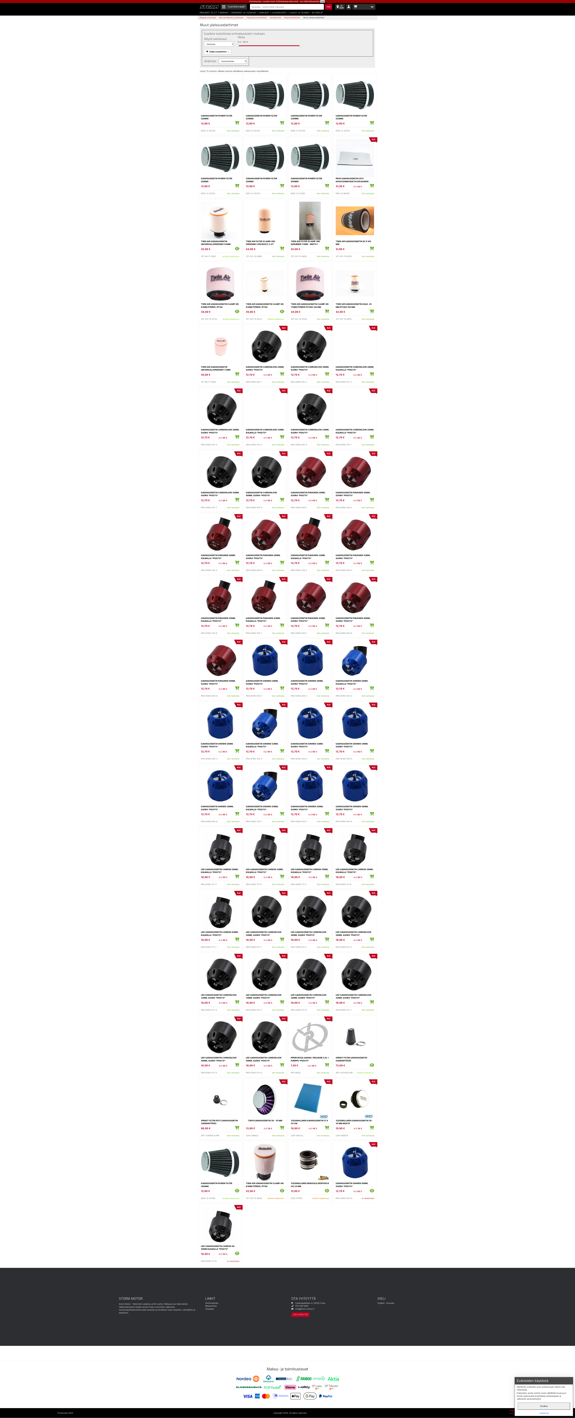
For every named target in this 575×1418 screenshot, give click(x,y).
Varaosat (264, 12)
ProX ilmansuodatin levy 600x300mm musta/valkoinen (352, 180)
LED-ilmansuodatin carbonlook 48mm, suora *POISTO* (219, 1059)
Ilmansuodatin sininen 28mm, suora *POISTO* (217, 745)
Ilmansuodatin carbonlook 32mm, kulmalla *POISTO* (265, 431)
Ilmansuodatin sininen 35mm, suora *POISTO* (352, 745)
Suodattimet (275, 17)
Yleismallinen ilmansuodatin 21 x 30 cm (309, 1122)
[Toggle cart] (363, 7)
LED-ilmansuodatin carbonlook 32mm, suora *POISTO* (219, 996)
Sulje (322, 1)
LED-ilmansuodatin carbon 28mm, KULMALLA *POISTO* (219, 871)
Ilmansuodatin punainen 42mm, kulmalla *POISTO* (263, 619)
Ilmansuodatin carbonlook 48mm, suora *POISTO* (261, 494)
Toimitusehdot (211, 1303)
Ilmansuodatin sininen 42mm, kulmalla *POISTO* (262, 808)
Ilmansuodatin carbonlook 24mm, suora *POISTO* (265, 368)
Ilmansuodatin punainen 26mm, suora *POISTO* (353, 494)
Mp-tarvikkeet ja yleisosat (231, 17)
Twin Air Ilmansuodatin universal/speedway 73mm (215, 368)
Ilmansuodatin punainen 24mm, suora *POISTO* (308, 494)
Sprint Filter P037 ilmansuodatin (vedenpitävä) (219, 1122)
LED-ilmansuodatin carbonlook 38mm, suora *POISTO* (308, 996)
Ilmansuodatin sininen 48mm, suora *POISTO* (352, 808)
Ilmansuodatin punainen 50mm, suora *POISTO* (218, 682)
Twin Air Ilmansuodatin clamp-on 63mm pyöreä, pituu (220, 305)
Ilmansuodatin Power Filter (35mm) (261, 117)
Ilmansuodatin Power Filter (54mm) (261, 180)
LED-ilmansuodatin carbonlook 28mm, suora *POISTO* (353, 933)
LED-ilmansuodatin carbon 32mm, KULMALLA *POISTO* (264, 871)
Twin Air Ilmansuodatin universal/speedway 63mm (216, 243)
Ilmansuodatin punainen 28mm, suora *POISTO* (263, 556)
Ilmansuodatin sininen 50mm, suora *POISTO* (352, 1184)
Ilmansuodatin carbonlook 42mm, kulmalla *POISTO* (355, 431)
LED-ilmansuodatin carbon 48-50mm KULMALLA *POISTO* (218, 1247)
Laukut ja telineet (299, 12)
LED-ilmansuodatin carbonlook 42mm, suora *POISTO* (353, 996)
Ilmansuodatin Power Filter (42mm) (351, 117)
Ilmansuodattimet (292, 17)
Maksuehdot (211, 1306)
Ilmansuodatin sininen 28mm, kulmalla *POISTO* (352, 682)
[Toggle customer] (348, 7)
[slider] (238, 46)
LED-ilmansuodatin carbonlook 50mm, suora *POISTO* (264, 1059)
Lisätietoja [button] (544, 1413)
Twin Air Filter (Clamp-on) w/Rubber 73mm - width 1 (305, 243)
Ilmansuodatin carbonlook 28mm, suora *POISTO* (220, 431)
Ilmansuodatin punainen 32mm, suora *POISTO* (353, 556)
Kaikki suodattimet (218, 51)
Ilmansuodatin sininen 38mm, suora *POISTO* (217, 808)
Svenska (390, 1303)
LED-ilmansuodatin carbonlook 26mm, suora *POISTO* (308, 933)
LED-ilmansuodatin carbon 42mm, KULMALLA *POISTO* (219, 933)
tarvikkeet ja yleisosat (243, 12)
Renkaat (224, 12)
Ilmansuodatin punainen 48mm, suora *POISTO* (353, 619)
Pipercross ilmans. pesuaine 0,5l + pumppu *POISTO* (310, 1059)
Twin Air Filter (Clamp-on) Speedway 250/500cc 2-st (260, 243)
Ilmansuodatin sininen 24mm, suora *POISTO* (262, 682)
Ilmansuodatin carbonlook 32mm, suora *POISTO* (310, 431)
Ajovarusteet (279, 12)
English (381, 1303)
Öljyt (214, 12)
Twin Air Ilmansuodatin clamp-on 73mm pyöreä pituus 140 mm (310, 305)
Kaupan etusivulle (208, 17)
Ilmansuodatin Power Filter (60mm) (306, 180)
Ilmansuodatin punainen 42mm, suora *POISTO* (308, 619)
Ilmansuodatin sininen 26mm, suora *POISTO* (307, 682)
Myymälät (317, 12)
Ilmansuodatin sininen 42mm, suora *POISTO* (307, 808)
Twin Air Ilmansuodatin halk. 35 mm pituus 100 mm (354, 305)
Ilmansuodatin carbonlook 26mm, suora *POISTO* (310, 368)
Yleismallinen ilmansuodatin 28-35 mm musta (354, 1122)
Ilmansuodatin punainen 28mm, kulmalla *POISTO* (218, 556)
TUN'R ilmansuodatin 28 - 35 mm (265, 1120)
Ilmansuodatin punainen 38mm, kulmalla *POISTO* (218, 619)
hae (329, 7)
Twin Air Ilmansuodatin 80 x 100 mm (353, 243)
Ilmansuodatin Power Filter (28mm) (216, 117)
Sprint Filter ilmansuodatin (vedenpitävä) (351, 1059)
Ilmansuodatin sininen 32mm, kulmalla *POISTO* (262, 745)
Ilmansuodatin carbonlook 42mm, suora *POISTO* (220, 494)
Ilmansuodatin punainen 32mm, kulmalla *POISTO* (308, 556)
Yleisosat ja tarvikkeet (256, 17)
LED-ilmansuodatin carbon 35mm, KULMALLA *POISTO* (309, 871)
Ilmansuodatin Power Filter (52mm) (216, 180)
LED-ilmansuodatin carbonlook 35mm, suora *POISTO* (264, 996)
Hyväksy (544, 1406)
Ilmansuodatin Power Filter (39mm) (306, 117)
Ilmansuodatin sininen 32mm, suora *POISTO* (307, 745)
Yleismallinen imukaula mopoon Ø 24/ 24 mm (310, 1184)
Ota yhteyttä (300, 1314)
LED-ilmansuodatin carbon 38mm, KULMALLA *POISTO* (354, 871)
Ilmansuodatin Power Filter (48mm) (216, 1184)
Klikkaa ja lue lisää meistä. (176, 1304)
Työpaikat (209, 1309)
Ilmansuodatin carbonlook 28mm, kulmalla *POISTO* (355, 368)
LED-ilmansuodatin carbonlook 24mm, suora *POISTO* (264, 933)
